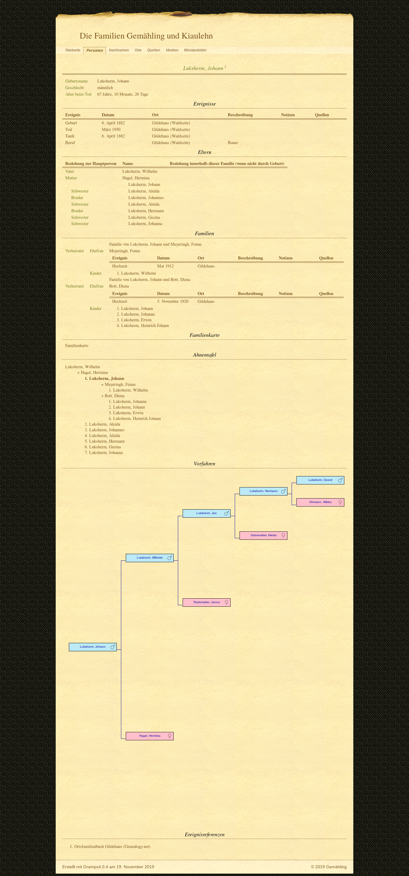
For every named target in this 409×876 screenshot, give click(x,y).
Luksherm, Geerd (320, 479)
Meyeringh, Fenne (124, 250)
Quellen (153, 50)
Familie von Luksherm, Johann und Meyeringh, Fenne (155, 244)
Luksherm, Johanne (138, 314)
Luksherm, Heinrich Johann (145, 325)
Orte (138, 50)
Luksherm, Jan (206, 513)
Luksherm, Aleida (143, 191)
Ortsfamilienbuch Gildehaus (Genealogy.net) (112, 846)
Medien (172, 50)
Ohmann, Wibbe (320, 502)
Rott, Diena (119, 286)
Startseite (73, 50)
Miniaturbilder (195, 50)
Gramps (91, 866)
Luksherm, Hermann (146, 210)
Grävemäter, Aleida (264, 535)
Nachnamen (119, 50)
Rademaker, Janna (207, 602)
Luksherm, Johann (144, 184)
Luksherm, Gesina (144, 217)
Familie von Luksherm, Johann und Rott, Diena (149, 279)
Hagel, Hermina (135, 178)
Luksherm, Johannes (146, 197)
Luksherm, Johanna (145, 223)
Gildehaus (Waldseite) (171, 123)
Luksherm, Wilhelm (139, 171)
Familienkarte (76, 345)
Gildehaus (206, 266)
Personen (95, 50)
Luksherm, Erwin (136, 319)
